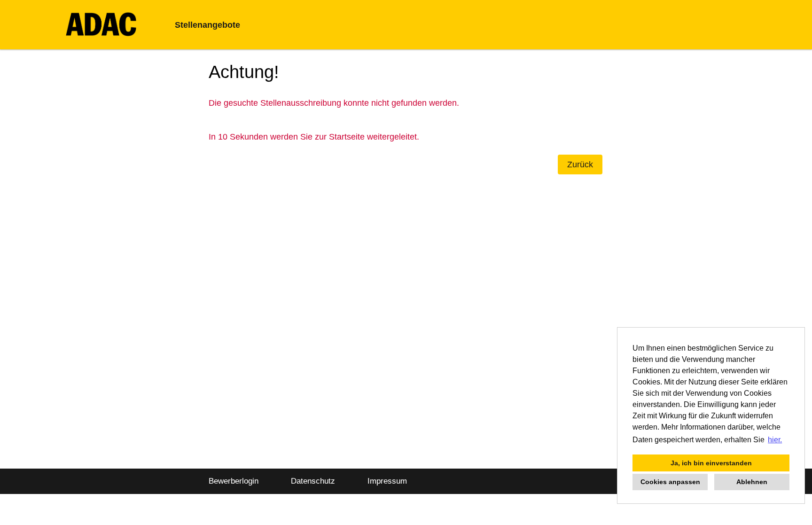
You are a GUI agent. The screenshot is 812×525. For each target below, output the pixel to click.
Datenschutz (313, 481)
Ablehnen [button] (751, 482)
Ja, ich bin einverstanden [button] (711, 463)
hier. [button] (775, 440)
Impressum (387, 481)
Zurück (580, 164)
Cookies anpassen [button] (670, 482)
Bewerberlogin (233, 481)
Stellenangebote (207, 25)
